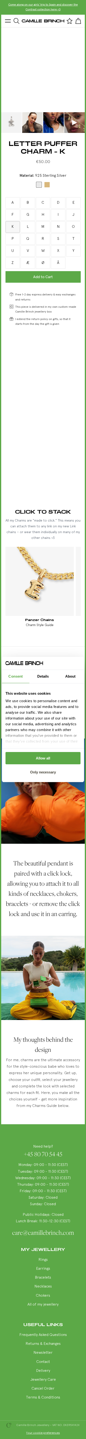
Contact (43, 1362)
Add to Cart (43, 277)
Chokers (43, 1295)
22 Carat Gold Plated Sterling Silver (47, 184)
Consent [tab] (15, 676)
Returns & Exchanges (43, 1344)
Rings (43, 1260)
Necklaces (43, 1286)
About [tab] (70, 676)
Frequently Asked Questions (43, 1335)
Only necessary (43, 772)
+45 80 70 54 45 (43, 1154)
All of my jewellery (43, 1304)
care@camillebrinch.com (43, 1233)
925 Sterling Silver (39, 185)
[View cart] (78, 21)
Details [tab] (43, 676)
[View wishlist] (69, 21)
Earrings (43, 1268)
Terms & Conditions (43, 1397)
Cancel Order (43, 1388)
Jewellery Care (43, 1379)
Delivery (43, 1371)
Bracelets (43, 1277)
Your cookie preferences (43, 1433)
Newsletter (43, 1352)
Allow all (43, 758)
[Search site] (16, 21)
